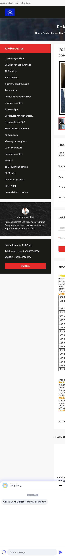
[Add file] (4, 552)
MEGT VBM (10, 186)
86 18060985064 (31, 251)
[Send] (60, 552)
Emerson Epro (11, 109)
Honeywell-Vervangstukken (18, 96)
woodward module (14, 103)
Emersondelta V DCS (15, 122)
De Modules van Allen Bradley (19, 116)
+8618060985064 (22, 257)
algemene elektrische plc (17, 84)
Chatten (25, 266)
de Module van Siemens (16, 167)
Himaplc (9, 160)
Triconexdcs (11, 90)
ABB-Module (11, 71)
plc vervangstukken (14, 58)
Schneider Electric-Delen (17, 128)
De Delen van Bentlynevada (18, 65)
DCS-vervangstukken (15, 179)
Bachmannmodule (14, 154)
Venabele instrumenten (16, 192)
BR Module (10, 173)
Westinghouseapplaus (16, 141)
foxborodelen (11, 135)
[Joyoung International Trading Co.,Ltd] (10, 12)
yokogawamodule (13, 147)
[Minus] (61, 485)
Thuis (37, 33)
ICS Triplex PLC (12, 77)
